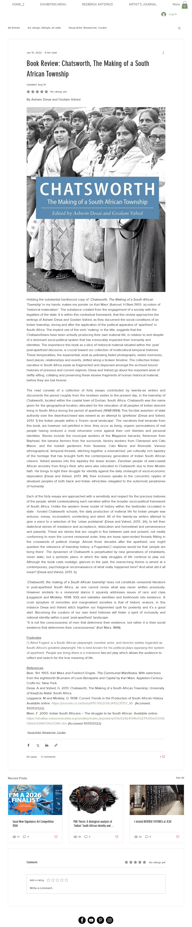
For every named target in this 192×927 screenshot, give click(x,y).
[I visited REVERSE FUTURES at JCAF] (157, 800)
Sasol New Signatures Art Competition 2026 (33, 824)
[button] (185, 5)
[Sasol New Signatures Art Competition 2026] (35, 800)
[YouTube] (91, 920)
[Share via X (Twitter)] (37, 745)
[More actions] (163, 52)
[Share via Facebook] (28, 745)
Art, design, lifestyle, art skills (44, 27)
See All (180, 777)
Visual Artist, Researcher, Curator (87, 27)
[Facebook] (82, 920)
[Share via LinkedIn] (47, 745)
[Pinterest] (100, 920)
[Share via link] (56, 745)
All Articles (14, 27)
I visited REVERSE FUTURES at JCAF (153, 822)
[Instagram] (109, 920)
